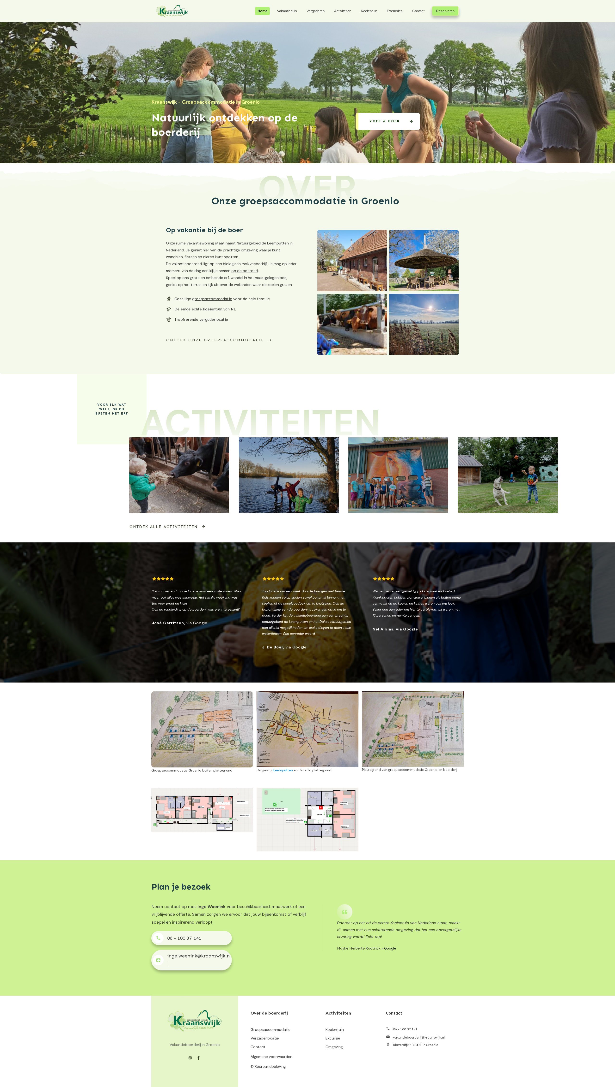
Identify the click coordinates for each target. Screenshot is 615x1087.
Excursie (333, 1038)
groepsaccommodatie (212, 299)
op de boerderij (244, 270)
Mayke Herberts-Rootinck (359, 948)
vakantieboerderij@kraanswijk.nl (419, 1037)
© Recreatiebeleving (268, 1066)
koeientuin (212, 309)
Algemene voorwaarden (271, 1056)
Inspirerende (201, 319)
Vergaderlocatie (265, 1038)
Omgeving (334, 1046)
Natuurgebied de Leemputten (263, 243)
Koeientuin (335, 1029)
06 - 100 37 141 (184, 938)
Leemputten (283, 770)
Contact (258, 1046)
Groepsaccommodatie (270, 1029)
